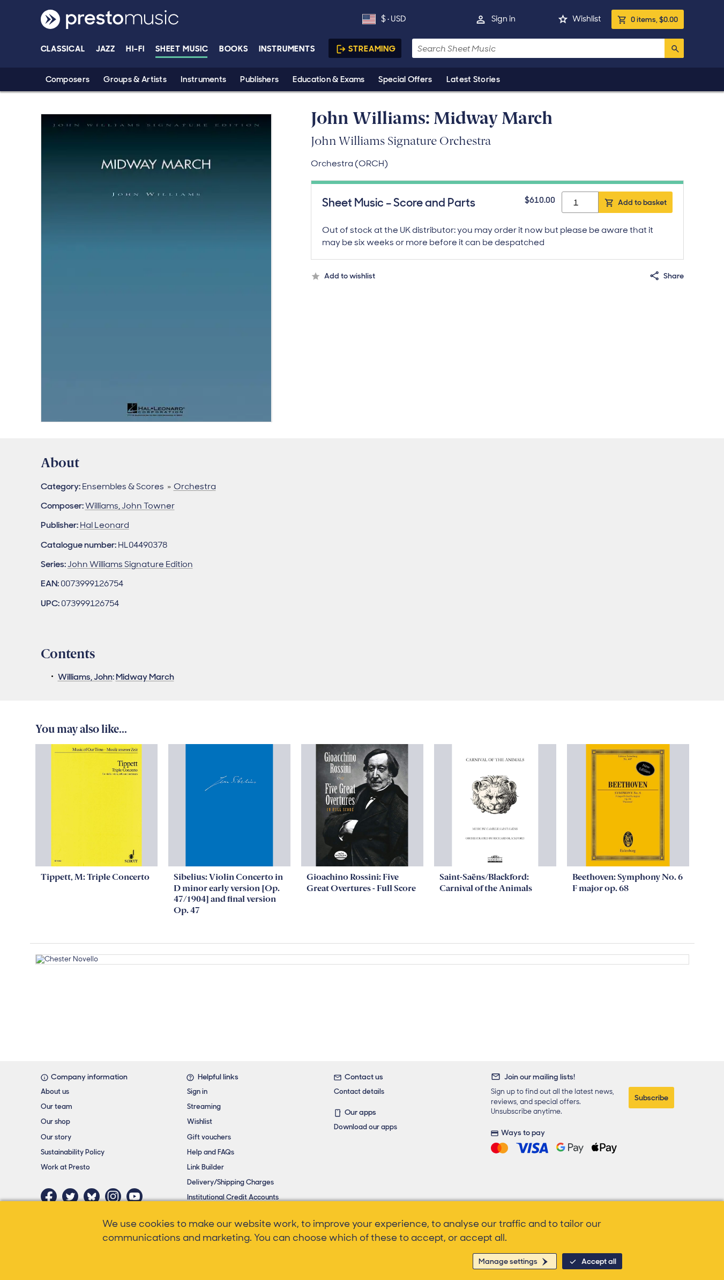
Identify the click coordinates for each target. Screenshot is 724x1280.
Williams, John (85, 676)
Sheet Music (181, 48)
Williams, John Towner (130, 505)
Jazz (106, 48)
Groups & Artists (135, 79)
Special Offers (405, 79)
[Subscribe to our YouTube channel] (137, 1196)
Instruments (203, 79)
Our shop (55, 1121)
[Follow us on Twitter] (73, 1196)
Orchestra (195, 486)
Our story (56, 1137)
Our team (56, 1106)
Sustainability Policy (73, 1152)
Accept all (598, 1261)
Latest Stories (473, 79)
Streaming (372, 48)
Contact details (359, 1091)
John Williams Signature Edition (130, 564)
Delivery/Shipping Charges (230, 1182)
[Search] (674, 48)
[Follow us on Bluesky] (94, 1196)
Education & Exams (328, 79)
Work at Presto (65, 1167)
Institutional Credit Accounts (233, 1197)
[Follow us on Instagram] (115, 1196)
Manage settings (508, 1261)
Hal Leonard (104, 525)
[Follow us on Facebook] (51, 1196)
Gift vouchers (209, 1137)
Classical (63, 48)
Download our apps (365, 1126)
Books (234, 48)
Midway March (145, 676)
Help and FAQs (210, 1152)
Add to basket (642, 202)
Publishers (259, 79)
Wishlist (586, 18)
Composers (68, 79)
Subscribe (651, 1097)
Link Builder (205, 1167)
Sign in (503, 18)
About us (55, 1091)
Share (673, 276)
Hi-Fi (135, 48)
